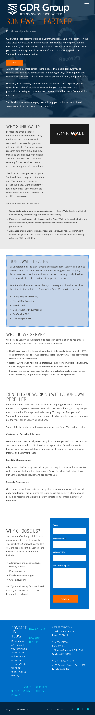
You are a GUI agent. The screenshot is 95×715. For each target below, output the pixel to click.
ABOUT (27, 687)
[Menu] (86, 6)
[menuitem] (86, 6)
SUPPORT (16, 691)
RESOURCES (42, 687)
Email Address (59, 538)
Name (56, 525)
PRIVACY (16, 695)
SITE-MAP (41, 691)
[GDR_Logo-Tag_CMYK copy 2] (38, 9)
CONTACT (28, 691)
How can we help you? (61, 565)
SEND (65, 598)
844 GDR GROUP (34, 640)
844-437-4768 (37, 629)
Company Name (59, 552)
